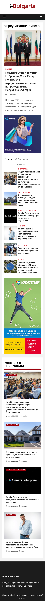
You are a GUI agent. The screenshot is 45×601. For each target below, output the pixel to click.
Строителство (24, 192)
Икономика (22, 226)
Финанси (32, 210)
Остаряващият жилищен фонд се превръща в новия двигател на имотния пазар (28, 200)
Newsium (34, 595)
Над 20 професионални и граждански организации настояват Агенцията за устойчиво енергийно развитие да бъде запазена (29, 179)
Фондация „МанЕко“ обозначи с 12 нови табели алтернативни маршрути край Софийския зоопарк (28, 267)
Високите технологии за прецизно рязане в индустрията (28, 250)
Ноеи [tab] (9, 159)
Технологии (23, 210)
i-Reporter (24, 416)
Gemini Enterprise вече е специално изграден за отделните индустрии (22, 499)
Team (20, 95)
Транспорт (22, 260)
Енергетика (22, 169)
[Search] (41, 16)
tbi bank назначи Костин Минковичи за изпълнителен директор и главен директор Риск (28, 234)
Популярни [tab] (23, 159)
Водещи (8, 69)
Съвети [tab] (21, 164)
